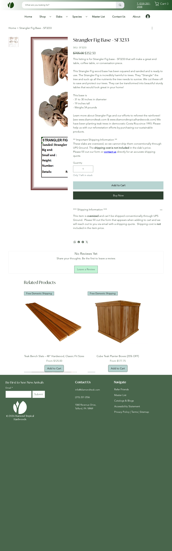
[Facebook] (78, 242)
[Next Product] (153, 321)
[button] (162, 4)
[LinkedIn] (159, 488)
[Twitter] (87, 242)
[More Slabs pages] (67, 16)
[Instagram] (148, 488)
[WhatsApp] (74, 242)
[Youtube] (165, 488)
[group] (86, 333)
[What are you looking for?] (120, 5)
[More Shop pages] (50, 16)
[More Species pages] (86, 16)
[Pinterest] (82, 242)
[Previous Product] (19, 321)
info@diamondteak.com (87, 393)
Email (9, 391)
